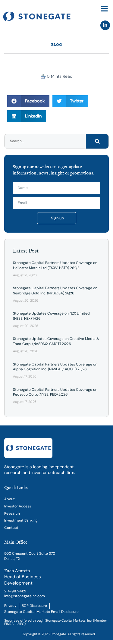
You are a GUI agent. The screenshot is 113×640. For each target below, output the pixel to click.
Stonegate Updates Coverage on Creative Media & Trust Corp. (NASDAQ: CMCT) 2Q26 (56, 341)
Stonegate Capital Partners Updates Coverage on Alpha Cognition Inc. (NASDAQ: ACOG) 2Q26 (55, 367)
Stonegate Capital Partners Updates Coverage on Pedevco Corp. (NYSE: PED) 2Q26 (55, 392)
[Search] (97, 141)
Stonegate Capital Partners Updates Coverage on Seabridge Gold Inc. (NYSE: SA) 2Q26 (55, 291)
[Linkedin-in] (105, 25)
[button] (104, 8)
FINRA (9, 624)
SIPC (20, 624)
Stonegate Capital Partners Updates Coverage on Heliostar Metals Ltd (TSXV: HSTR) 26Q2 (55, 265)
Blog (56, 44)
